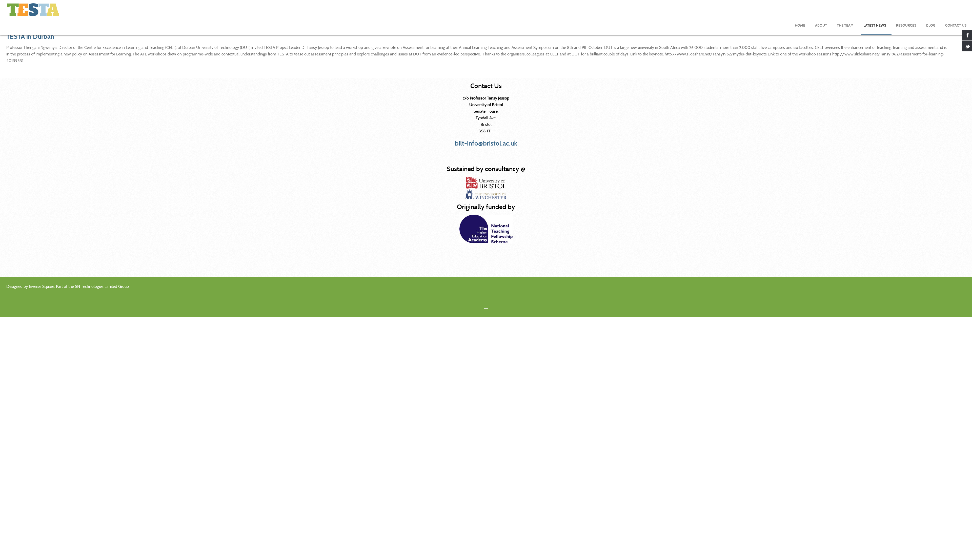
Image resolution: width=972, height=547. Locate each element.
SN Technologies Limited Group (102, 286)
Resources (906, 25)
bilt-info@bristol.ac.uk (486, 143)
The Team (845, 25)
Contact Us (955, 25)
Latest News (874, 25)
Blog (930, 25)
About (821, 25)
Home (800, 25)
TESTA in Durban (30, 36)
